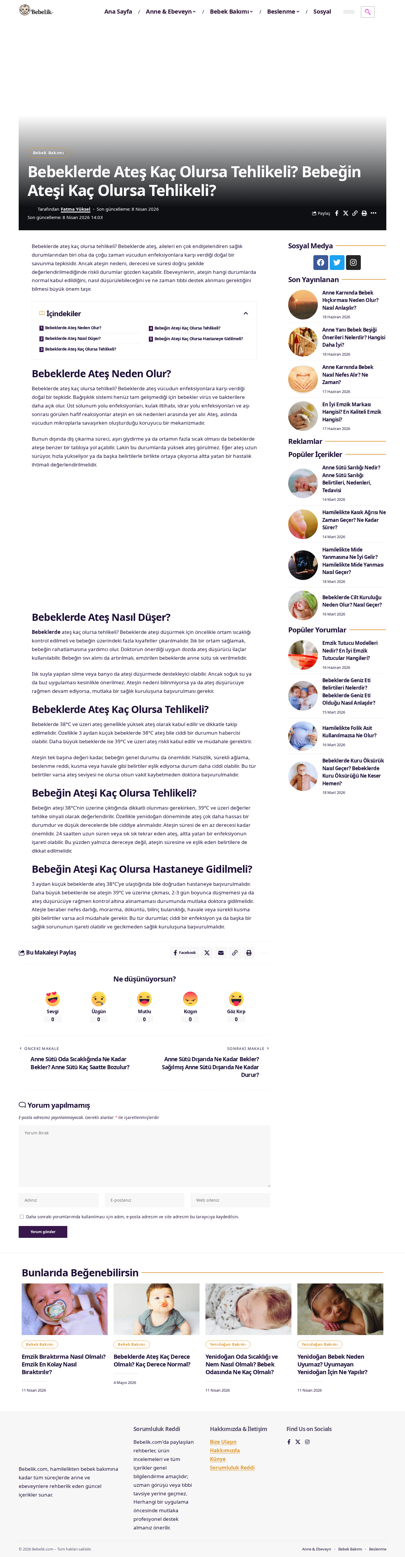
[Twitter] (337, 262)
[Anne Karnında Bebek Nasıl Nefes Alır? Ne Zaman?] (303, 379)
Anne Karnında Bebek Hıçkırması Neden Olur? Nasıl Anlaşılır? (350, 300)
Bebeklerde (46, 632)
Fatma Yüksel (75, 209)
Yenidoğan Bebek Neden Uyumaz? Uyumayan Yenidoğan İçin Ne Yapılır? (332, 1364)
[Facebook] (320, 262)
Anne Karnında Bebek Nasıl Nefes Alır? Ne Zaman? (348, 375)
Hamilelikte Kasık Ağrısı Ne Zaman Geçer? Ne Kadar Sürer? (354, 520)
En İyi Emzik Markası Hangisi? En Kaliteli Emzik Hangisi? (352, 412)
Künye (218, 1459)
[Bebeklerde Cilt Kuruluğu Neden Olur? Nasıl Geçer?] (303, 605)
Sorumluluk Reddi (232, 1467)
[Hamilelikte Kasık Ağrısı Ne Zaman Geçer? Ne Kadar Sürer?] (303, 524)
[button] (367, 12)
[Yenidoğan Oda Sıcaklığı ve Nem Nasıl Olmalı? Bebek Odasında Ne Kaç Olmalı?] (248, 1309)
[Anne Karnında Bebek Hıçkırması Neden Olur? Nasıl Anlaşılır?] (303, 304)
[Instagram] (353, 262)
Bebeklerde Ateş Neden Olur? (73, 327)
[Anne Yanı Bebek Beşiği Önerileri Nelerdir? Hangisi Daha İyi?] (303, 342)
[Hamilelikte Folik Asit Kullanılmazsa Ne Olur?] (303, 736)
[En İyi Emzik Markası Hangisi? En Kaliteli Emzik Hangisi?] (303, 416)
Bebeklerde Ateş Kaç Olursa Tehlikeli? (80, 349)
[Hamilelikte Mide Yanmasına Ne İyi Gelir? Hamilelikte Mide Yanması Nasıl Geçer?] (303, 565)
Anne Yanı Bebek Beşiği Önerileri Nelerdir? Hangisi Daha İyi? (353, 337)
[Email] (221, 953)
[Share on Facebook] (336, 213)
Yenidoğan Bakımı (228, 1344)
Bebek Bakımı (48, 153)
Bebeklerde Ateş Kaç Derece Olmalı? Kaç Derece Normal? (152, 1360)
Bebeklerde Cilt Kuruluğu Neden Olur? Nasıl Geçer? (352, 601)
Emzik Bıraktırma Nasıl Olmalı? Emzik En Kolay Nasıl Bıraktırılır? (64, 1364)
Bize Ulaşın (223, 1441)
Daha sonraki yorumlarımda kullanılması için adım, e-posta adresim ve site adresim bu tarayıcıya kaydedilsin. (132, 1216)
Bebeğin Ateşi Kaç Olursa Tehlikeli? (187, 328)
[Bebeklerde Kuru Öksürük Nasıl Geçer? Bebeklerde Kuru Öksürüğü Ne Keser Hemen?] (303, 776)
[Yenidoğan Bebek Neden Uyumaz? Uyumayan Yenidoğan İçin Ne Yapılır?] (340, 1309)
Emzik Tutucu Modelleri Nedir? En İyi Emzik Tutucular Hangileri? (350, 650)
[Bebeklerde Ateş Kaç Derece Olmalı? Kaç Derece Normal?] (157, 1309)
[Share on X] (346, 213)
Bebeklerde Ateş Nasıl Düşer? (73, 338)
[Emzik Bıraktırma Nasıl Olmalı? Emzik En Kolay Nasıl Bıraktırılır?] (65, 1309)
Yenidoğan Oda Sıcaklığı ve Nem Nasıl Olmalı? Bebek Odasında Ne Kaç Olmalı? (241, 1364)
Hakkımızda (225, 1450)
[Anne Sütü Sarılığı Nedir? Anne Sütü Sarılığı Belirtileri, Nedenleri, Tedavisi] (303, 483)
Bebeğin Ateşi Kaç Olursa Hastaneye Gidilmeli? (198, 338)
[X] (297, 1442)
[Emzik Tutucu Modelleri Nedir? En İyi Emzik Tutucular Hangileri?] (303, 655)
